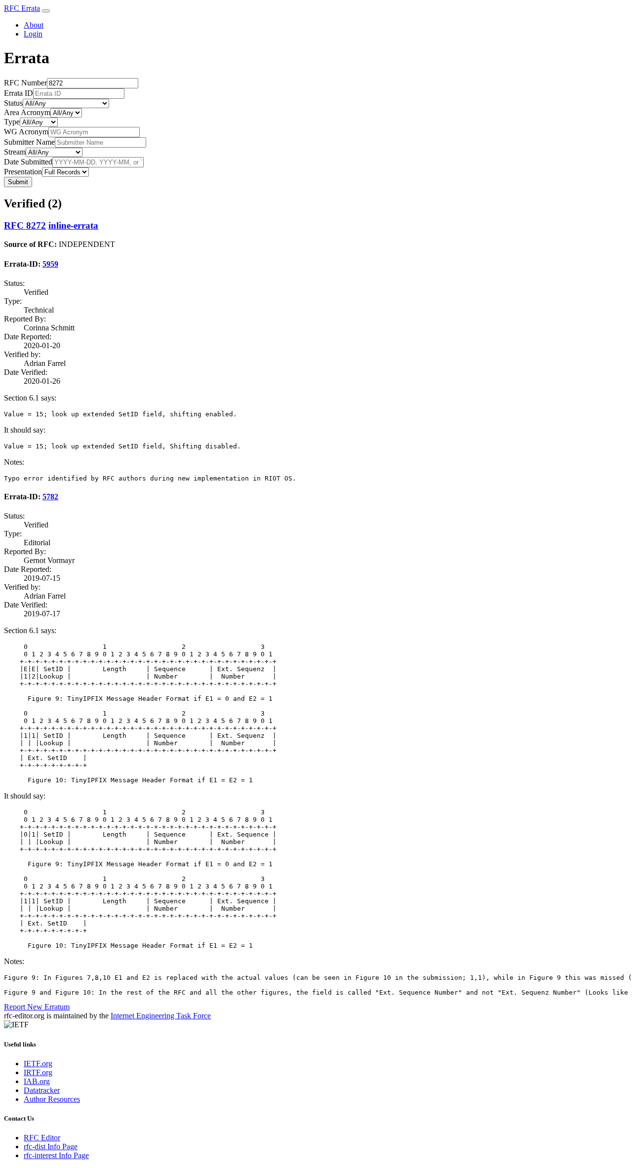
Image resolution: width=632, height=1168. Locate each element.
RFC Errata (22, 8)
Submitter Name (29, 142)
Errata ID (18, 93)
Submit (18, 182)
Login (33, 34)
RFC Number (25, 83)
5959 (50, 264)
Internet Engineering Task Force (161, 1015)
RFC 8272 (25, 225)
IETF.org (38, 1063)
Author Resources (52, 1099)
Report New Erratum (37, 1007)
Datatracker (42, 1090)
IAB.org (37, 1081)
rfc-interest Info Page (56, 1155)
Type (12, 122)
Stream (15, 152)
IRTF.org (38, 1072)
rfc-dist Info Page (51, 1146)
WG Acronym (26, 131)
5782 (50, 496)
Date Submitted (28, 162)
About (33, 25)
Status (13, 103)
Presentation (23, 171)
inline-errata (73, 225)
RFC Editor (42, 1137)
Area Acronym (27, 112)
